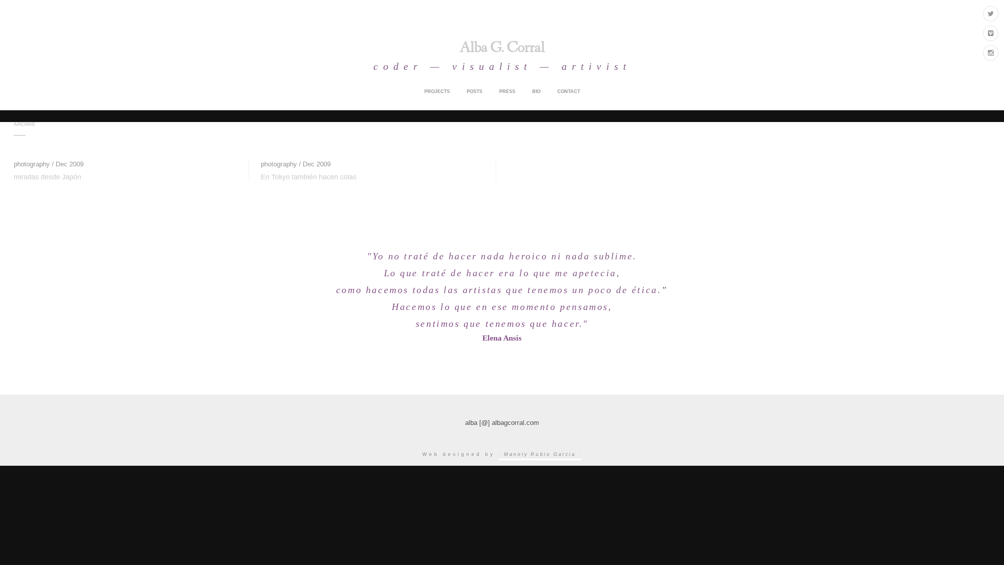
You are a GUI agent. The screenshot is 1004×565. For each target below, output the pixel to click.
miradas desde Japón (47, 177)
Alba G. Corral (502, 48)
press (507, 91)
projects (437, 91)
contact (568, 91)
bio (536, 91)
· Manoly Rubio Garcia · (540, 454)
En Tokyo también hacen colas (308, 177)
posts (474, 91)
